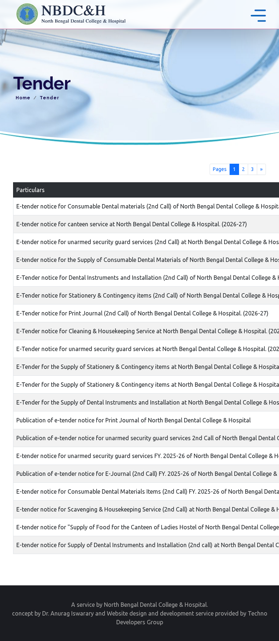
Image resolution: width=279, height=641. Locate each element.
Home (23, 97)
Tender (49, 97)
